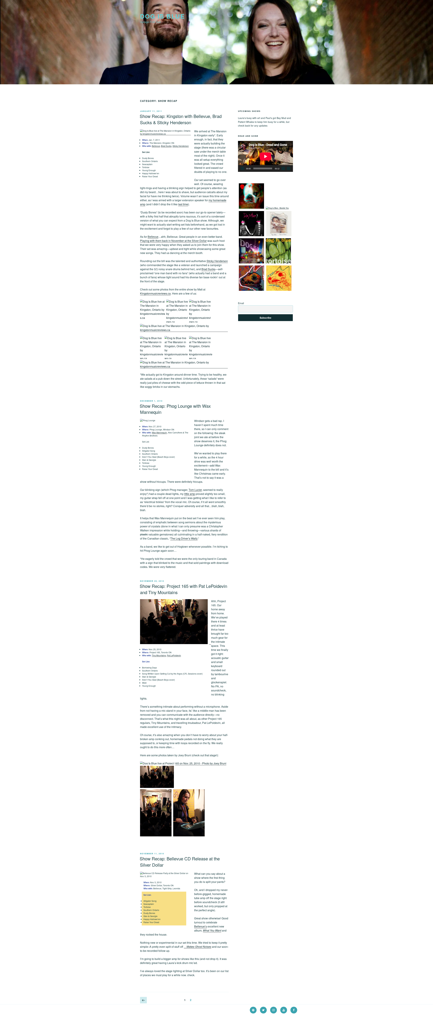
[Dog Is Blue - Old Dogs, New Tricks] (251, 207)
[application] (265, 156)
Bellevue (156, 145)
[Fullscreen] (288, 168)
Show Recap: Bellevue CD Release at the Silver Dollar (180, 861)
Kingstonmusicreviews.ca (155, 293)
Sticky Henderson (181, 145)
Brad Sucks (166, 145)
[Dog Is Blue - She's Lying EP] (251, 262)
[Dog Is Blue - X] (251, 235)
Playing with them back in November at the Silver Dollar (173, 241)
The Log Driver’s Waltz (184, 538)
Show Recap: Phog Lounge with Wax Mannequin (175, 409)
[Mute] (283, 168)
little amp (189, 494)
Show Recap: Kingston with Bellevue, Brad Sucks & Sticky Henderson (181, 119)
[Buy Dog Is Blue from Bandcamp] (251, 290)
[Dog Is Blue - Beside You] (277, 207)
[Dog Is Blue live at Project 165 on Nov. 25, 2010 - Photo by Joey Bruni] (175, 643)
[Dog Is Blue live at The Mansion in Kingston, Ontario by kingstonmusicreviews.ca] (165, 133)
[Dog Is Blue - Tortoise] (278, 262)
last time (183, 204)
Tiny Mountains (159, 655)
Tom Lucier (195, 490)
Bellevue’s (200, 926)
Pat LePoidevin (174, 655)
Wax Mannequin (159, 432)
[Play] (242, 168)
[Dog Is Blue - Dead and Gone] (278, 235)
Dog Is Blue (162, 16)
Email (241, 303)
